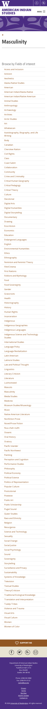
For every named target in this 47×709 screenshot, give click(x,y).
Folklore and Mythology (15, 275)
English (7, 244)
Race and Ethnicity (12, 518)
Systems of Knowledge (14, 577)
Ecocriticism (9, 226)
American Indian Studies (16, 11)
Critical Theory (11, 190)
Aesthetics (9, 78)
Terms (23, 691)
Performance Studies (14, 464)
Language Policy (12, 346)
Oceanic (8, 432)
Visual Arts (9, 613)
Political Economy (12, 473)
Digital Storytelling (13, 212)
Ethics (7, 253)
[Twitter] (20, 652)
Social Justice (10, 545)
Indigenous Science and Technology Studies (21, 336)
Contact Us (23, 698)
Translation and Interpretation (18, 599)
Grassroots (9, 293)
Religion (8, 522)
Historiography (11, 302)
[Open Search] (43, 3)
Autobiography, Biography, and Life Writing (21, 134)
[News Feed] (28, 652)
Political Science (11, 477)
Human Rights (11, 312)
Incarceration (10, 316)
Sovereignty (10, 558)
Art (5, 123)
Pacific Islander (11, 446)
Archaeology (10, 110)
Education (9, 235)
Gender (7, 289)
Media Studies (10, 396)
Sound (7, 554)
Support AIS (26, 643)
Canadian (8, 144)
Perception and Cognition (16, 459)
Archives (8, 114)
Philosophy (9, 468)
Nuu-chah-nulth (11, 428)
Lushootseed (10, 382)
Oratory (8, 441)
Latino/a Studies (12, 360)
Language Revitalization (15, 351)
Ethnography (10, 257)
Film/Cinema (10, 266)
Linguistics (9, 369)
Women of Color (12, 626)
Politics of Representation (16, 482)
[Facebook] (12, 652)
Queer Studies (11, 513)
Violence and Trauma (14, 608)
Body (6, 140)
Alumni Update (23, 696)
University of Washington (19, 703)
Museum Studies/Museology (17, 405)
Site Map (24, 693)
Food (6, 280)
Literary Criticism (12, 373)
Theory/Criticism (12, 590)
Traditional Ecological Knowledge (19, 595)
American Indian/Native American (20, 96)
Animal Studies (11, 101)
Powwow (8, 495)
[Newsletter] (35, 652)
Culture (7, 194)
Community (9, 172)
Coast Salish (10, 163)
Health (7, 298)
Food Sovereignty (12, 284)
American (8, 87)
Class (6, 158)
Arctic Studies (10, 119)
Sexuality (8, 536)
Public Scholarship (12, 504)
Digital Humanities (13, 208)
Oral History (10, 437)
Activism (8, 73)
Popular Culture (11, 486)
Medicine (8, 400)
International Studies (14, 342)
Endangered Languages (15, 239)
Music (7, 409)
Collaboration (10, 167)
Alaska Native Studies (14, 83)
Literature (9, 378)
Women (8, 622)
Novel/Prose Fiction (13, 423)
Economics (9, 230)
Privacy (23, 688)
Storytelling (9, 563)
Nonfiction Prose (12, 419)
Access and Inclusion (13, 69)
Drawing (8, 221)
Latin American (11, 355)
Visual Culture (10, 617)
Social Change (10, 540)
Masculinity (9, 391)
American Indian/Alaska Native (18, 92)
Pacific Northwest (12, 450)
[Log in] (36, 3)
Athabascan (9, 128)
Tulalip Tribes (10, 604)
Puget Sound (10, 509)
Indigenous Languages (15, 329)
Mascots (8, 387)
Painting (8, 455)
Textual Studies (11, 586)
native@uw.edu (23, 683)
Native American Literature (17, 414)
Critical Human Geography (16, 181)
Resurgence (9, 527)
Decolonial (9, 199)
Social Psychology (12, 549)
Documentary (10, 217)
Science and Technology (15, 531)
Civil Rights (9, 153)
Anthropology (10, 105)
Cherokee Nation (12, 149)
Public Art (8, 500)
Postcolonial (10, 491)
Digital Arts (9, 203)
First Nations (10, 271)
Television (9, 581)
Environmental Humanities (16, 248)
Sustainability (10, 572)
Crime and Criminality (14, 176)
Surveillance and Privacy (15, 568)
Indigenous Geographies (16, 325)
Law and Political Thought (16, 364)
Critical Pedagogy (12, 185)
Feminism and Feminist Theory (18, 262)
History (7, 307)
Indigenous (9, 321)
